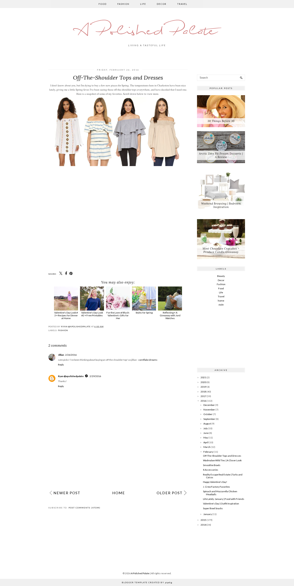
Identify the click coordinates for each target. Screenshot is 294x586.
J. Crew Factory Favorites (216, 486)
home (221, 300)
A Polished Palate (147, 31)
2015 (203, 519)
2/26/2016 (71, 354)
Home (118, 493)
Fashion (123, 4)
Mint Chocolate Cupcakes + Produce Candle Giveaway (221, 250)
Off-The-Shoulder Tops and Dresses (222, 455)
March (206, 446)
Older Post (170, 493)
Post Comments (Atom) (84, 507)
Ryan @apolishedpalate (71, 376)
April (205, 442)
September (209, 418)
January (207, 514)
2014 (203, 524)
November (209, 409)
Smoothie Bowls (211, 465)
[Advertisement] (118, 458)
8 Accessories (210, 469)
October (207, 414)
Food (103, 4)
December (209, 404)
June (206, 432)
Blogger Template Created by (147, 582)
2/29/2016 (95, 376)
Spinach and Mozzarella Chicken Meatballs (220, 493)
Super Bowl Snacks (213, 508)
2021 (203, 377)
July (205, 428)
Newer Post (66, 493)
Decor (161, 4)
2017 (203, 396)
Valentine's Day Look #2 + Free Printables (92, 314)
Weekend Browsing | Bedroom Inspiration (221, 205)
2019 (203, 386)
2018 (203, 391)
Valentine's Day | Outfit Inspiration (221, 503)
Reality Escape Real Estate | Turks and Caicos (222, 476)
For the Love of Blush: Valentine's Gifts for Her (118, 315)
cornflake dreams (147, 359)
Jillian (61, 354)
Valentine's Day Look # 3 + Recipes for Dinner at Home (66, 315)
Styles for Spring (144, 312)
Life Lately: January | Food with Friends (223, 498)
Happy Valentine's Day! (215, 481)
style (221, 304)
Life (143, 4)
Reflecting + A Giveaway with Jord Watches (170, 315)
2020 (203, 382)
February (208, 451)
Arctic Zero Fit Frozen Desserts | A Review (221, 155)
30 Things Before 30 (221, 121)
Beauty (221, 276)
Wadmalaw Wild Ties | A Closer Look (222, 460)
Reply (61, 364)
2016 (203, 400)
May (205, 437)
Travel (182, 4)
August (207, 423)
